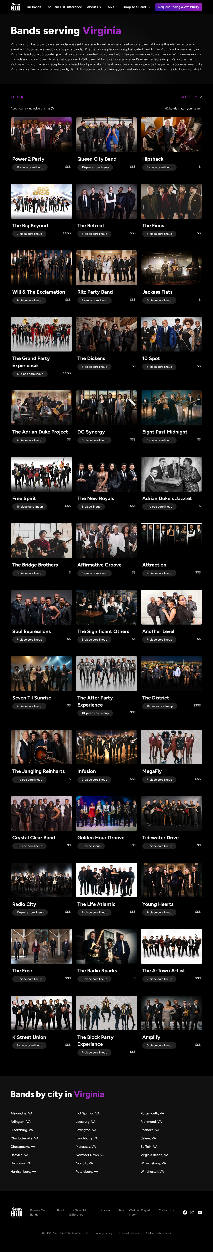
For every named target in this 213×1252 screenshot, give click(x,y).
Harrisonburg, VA (23, 1172)
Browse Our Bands (38, 1212)
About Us (94, 7)
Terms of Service (128, 1233)
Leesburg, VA (85, 1122)
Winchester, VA (152, 1172)
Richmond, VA (151, 1122)
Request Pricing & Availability (178, 7)
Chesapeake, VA (23, 1147)
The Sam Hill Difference (64, 7)
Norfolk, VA (84, 1163)
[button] (136, 7)
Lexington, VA (86, 1130)
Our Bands (33, 7)
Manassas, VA (86, 1147)
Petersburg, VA (87, 1172)
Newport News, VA (90, 1155)
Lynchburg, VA (87, 1138)
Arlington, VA (21, 1122)
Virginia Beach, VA (154, 1155)
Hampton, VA (21, 1163)
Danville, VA (19, 1155)
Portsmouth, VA (152, 1113)
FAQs (110, 7)
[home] (15, 7)
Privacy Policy (103, 1233)
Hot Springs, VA (88, 1113)
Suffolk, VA (149, 1147)
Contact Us (166, 1210)
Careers (106, 1210)
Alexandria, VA (21, 1113)
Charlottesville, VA (24, 1138)
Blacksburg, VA (22, 1130)
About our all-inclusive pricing (30, 108)
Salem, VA (148, 1138)
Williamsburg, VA (153, 1163)
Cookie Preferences (158, 1233)
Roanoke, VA (150, 1130)
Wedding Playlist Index (139, 1212)
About (60, 1210)
